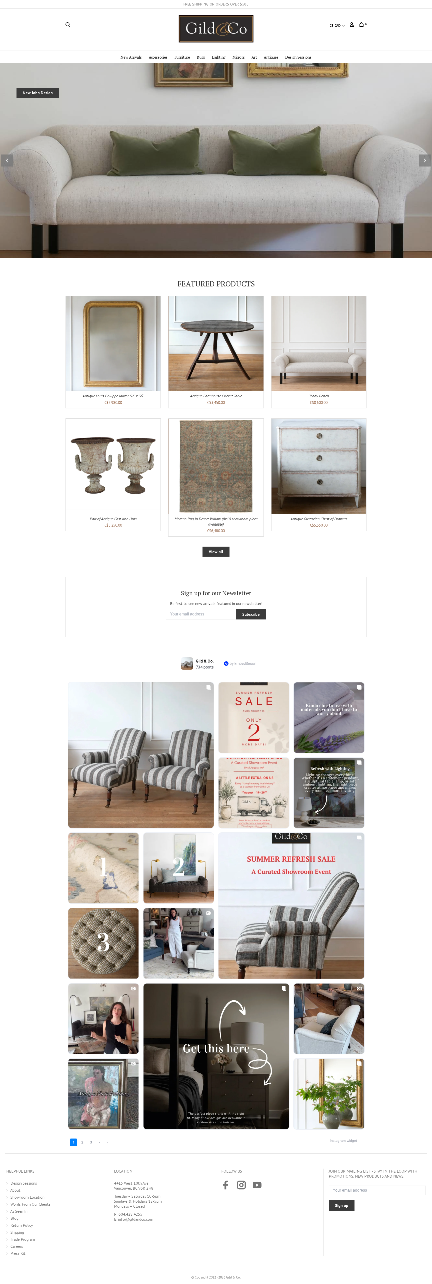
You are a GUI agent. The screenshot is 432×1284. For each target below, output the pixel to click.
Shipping (17, 1232)
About (15, 1190)
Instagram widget (343, 1141)
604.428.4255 (130, 1214)
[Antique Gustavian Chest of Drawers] (319, 466)
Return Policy (21, 1225)
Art (254, 57)
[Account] (352, 25)
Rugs (201, 57)
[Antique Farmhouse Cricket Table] (215, 343)
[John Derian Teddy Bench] (319, 343)
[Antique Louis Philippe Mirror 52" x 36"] (113, 343)
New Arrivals (131, 57)
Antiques (271, 57)
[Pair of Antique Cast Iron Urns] (113, 466)
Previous (7, 160)
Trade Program (22, 1239)
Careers (16, 1246)
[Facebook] (225, 1185)
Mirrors (238, 57)
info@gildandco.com (135, 1219)
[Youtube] (257, 1185)
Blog (14, 1218)
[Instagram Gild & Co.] (241, 1185)
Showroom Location (27, 1197)
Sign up (341, 1205)
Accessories (158, 57)
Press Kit (18, 1253)
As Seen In (19, 1211)
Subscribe (251, 614)
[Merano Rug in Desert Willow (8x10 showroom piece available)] (215, 466)
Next (425, 160)
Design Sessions (298, 57)
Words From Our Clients (30, 1204)
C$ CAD (336, 25)
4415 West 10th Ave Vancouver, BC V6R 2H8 (134, 1186)
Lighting (219, 57)
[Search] (68, 25)
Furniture (182, 57)
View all (216, 551)
